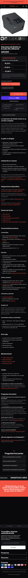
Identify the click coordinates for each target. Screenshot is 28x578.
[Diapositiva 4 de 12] (12, 38)
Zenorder (15, 191)
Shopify (15, 189)
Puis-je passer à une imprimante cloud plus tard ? (14, 469)
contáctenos (12, 300)
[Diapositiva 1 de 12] (2, 38)
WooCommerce (21, 189)
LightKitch (20, 191)
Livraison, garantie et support (8, 114)
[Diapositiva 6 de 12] (19, 38)
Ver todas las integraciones (14, 204)
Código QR (4, 218)
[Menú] (1, 6)
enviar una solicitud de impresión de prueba (15, 431)
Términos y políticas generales (14, 574)
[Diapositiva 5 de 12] (16, 38)
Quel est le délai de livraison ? (9, 461)
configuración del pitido (16, 282)
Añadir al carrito (19, 94)
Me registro (13, 547)
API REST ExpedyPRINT (7, 297)
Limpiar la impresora (6, 359)
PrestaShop (3, 191)
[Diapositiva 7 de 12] (23, 38)
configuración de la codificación (18, 273)
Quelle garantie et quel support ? (10, 465)
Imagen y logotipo (6, 216)
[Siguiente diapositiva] (26, 2)
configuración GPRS (12, 237)
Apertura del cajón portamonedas (9, 221)
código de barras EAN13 (13, 218)
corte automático (22, 221)
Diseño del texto (6, 214)
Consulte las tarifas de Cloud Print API (9, 388)
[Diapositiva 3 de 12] (9, 38)
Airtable (3, 200)
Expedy (6, 571)
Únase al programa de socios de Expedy (10, 440)
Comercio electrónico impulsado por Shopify (17, 571)
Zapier (16, 199)
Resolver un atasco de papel (8, 361)
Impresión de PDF (6, 219)
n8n (22, 199)
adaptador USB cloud (18, 420)
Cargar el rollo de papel (7, 357)
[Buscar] (4, 6)
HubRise (18, 193)
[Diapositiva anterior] (1, 2)
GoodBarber (9, 191)
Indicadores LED (6, 284)
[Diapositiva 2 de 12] (5, 38)
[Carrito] (26, 6)
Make (19, 199)
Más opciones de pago (14, 101)
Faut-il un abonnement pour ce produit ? (12, 457)
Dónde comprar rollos (7, 363)
